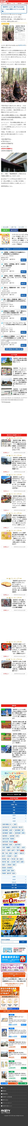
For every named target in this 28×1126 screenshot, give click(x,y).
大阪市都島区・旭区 (19, 830)
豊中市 (20, 850)
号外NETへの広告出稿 (7, 1096)
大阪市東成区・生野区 (20, 833)
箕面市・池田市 (11, 850)
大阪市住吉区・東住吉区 (9, 841)
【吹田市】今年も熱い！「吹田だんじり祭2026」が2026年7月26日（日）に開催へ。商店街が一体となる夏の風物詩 (19, 603)
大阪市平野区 (18, 844)
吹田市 (23, 847)
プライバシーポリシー (7, 1102)
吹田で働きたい (8, 249)
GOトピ (2, 3)
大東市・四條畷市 (6, 847)
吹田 (12, 399)
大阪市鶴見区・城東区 (7, 833)
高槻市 (16, 853)
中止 (9, 399)
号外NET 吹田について (7, 1105)
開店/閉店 (20, 3)
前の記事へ (6, 227)
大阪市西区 (4, 836)
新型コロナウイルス (18, 399)
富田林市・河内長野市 (7, 867)
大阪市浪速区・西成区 (7, 844)
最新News (9, 3)
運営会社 (4, 1090)
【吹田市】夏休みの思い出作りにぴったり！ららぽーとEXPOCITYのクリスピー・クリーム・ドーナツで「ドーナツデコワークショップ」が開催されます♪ (19, 502)
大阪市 (15, 824)
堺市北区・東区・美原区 (17, 859)
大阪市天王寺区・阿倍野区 (8, 838)
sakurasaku (7, 402)
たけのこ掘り (4, 399)
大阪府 (20, 14)
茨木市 (3, 850)
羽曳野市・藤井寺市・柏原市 (8, 873)
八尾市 (15, 856)
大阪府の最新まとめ (6, 824)
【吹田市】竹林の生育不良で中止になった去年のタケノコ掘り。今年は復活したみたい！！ (20, 29)
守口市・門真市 (16, 847)
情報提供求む (5, 1093)
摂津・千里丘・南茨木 (7, 853)
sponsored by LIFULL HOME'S (18, 1011)
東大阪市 (9, 856)
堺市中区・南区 (5, 861)
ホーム (3, 1087)
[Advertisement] (14, 419)
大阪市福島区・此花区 (7, 830)
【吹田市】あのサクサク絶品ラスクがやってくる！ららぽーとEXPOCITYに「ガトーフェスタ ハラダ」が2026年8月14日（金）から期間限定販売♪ (19, 586)
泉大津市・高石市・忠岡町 (18, 861)
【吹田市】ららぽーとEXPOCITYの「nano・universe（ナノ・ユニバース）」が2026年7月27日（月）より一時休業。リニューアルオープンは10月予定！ (19, 482)
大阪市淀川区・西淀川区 (17, 827)
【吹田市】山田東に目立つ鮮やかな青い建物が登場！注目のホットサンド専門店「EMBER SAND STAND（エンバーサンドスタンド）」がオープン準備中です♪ (19, 463)
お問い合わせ (5, 1099)
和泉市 (3, 864)
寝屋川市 (22, 853)
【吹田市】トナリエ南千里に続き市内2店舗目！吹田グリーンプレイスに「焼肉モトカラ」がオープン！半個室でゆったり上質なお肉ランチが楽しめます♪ (19, 538)
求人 (14, 3)
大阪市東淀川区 (5, 827)
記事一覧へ (14, 227)
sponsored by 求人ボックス (19, 248)
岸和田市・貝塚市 (11, 864)
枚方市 (3, 856)
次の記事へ (22, 227)
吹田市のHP (22, 45)
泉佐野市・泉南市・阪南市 (8, 870)
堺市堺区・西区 (5, 859)
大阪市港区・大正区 (14, 836)
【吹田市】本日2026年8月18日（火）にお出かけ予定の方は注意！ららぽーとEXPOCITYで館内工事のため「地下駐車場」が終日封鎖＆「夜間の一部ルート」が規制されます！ (19, 751)
